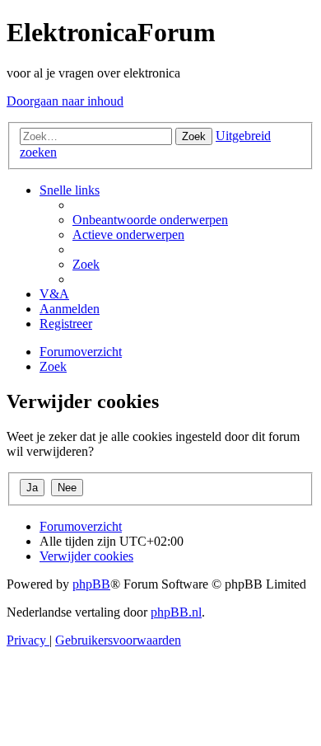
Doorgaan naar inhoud (65, 101)
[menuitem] (150, 220)
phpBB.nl (176, 612)
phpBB (91, 584)
